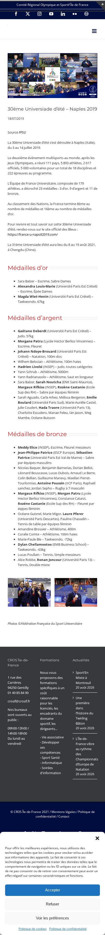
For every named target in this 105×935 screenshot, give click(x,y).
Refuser (52, 904)
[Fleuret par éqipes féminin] (29, 592)
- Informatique (51, 762)
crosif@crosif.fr (19, 701)
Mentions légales (63, 812)
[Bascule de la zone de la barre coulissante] (100, 6)
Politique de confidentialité (68, 929)
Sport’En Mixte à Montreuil (83, 677)
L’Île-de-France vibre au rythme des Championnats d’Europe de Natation (85, 754)
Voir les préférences (52, 918)
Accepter (52, 890)
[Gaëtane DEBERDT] (76, 592)
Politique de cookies (33, 929)
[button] (97, 838)
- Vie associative (52, 737)
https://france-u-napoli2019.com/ (33, 234)
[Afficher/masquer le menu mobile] (94, 31)
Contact (63, 816)
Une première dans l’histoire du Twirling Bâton (84, 711)
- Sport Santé (50, 757)
